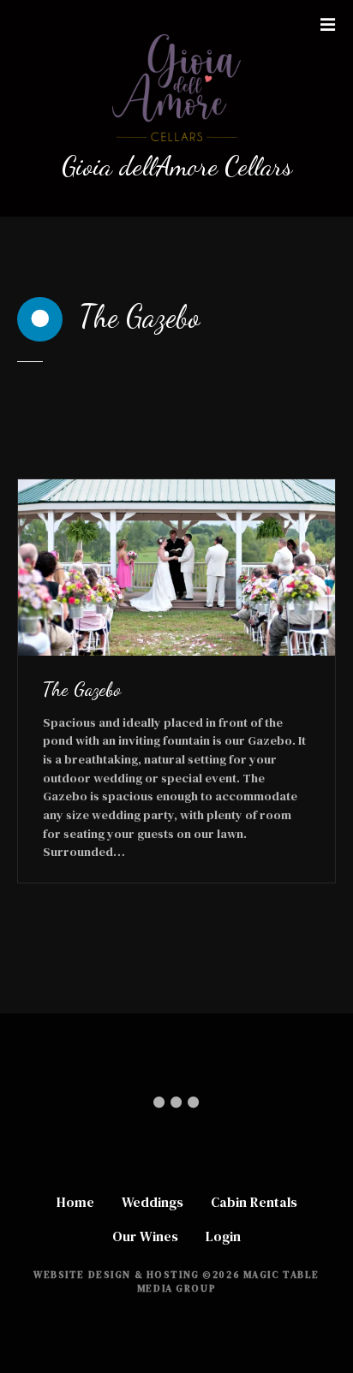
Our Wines (145, 1236)
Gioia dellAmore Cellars (177, 166)
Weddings (152, 1201)
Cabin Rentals (254, 1201)
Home (75, 1201)
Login (223, 1236)
